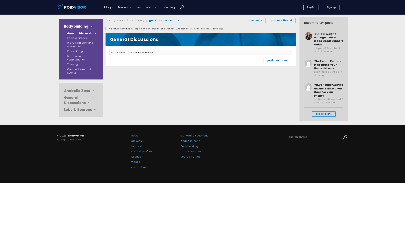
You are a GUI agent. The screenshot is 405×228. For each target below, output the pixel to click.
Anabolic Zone (77, 90)
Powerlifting (75, 51)
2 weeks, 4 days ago (212, 28)
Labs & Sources (78, 109)
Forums (121, 20)
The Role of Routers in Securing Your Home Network (327, 64)
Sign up (331, 7)
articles (136, 141)
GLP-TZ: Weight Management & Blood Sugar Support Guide (328, 39)
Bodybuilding (76, 26)
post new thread (281, 20)
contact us (138, 167)
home (109, 20)
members (143, 7)
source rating (165, 7)
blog (107, 7)
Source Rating (190, 156)
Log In (311, 7)
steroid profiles (142, 151)
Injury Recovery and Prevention (80, 44)
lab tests (137, 146)
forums (123, 7)
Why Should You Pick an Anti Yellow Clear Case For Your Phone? (328, 90)
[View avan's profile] (191, 28)
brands (136, 156)
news (134, 135)
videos (135, 162)
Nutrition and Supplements (76, 57)
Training (72, 64)
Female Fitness (77, 38)
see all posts (324, 113)
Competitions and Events (79, 71)
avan (196, 28)
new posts (255, 20)
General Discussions (81, 33)
